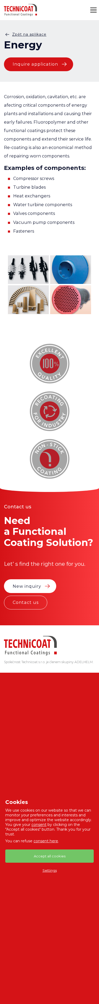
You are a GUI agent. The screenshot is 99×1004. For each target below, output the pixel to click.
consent (38, 824)
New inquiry (27, 586)
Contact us (26, 602)
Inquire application (35, 64)
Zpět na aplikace (29, 34)
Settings (50, 870)
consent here (46, 841)
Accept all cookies (49, 856)
